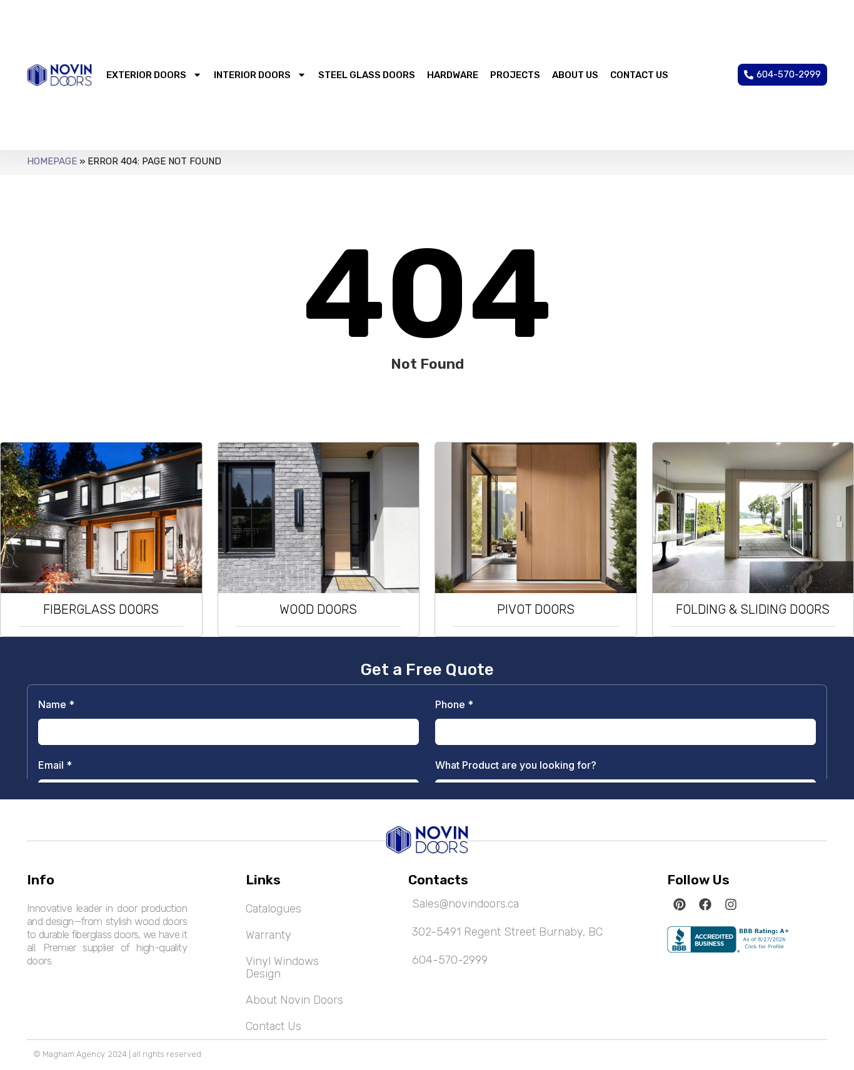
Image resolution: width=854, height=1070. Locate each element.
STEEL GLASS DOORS (366, 75)
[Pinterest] (679, 904)
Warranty (268, 935)
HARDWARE (452, 75)
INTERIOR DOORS (252, 75)
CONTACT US (639, 75)
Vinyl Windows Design (282, 967)
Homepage (52, 161)
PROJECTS (515, 75)
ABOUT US (575, 75)
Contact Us (273, 1026)
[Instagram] (730, 904)
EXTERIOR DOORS (146, 75)
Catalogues (273, 909)
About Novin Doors (294, 1000)
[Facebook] (705, 904)
